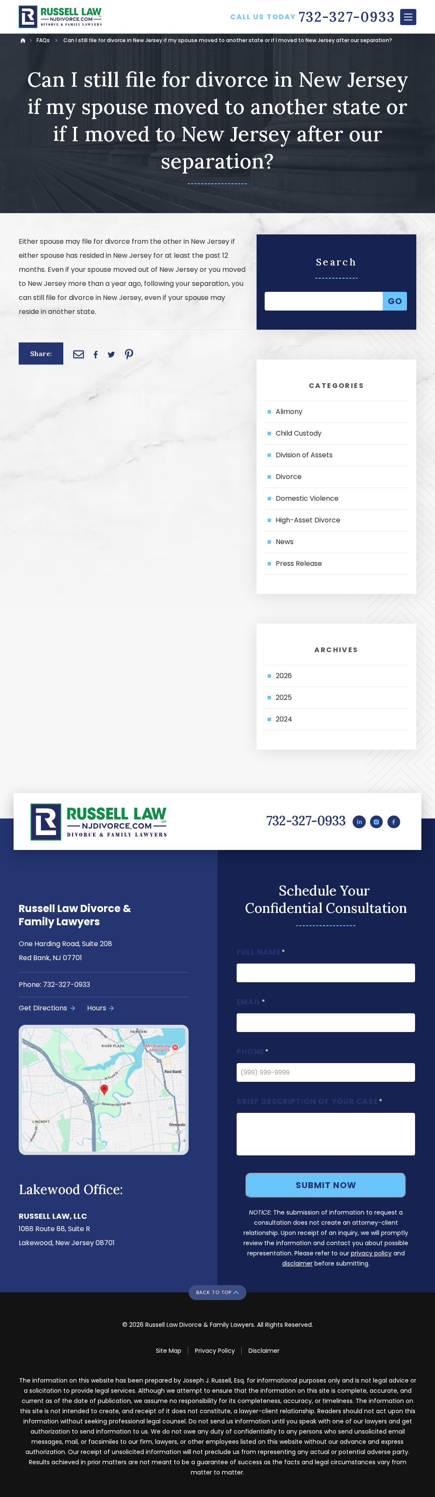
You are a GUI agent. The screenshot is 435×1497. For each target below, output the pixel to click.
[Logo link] (78, 17)
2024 (284, 719)
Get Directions (43, 1008)
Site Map (168, 1350)
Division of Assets (304, 455)
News (285, 542)
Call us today (312, 17)
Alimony (289, 411)
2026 (284, 676)
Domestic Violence (307, 498)
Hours (96, 1008)
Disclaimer (264, 1350)
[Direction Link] (104, 1090)
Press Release (299, 563)
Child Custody (299, 433)
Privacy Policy (215, 1350)
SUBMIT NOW (326, 1185)
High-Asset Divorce (308, 520)
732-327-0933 (306, 821)
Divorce (289, 477)
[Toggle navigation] (408, 17)
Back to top (214, 1292)
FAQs (43, 40)
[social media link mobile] (359, 822)
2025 (284, 697)
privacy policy (371, 1253)
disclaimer (297, 1263)
